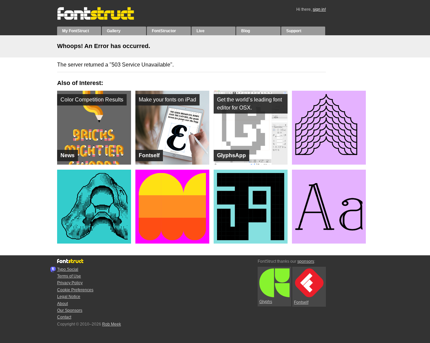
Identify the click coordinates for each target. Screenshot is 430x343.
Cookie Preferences (75, 290)
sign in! (319, 9)
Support (293, 31)
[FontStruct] (102, 18)
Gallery (114, 31)
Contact (64, 317)
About (62, 303)
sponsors (305, 261)
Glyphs (265, 301)
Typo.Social (67, 269)
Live (201, 31)
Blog (245, 31)
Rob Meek (111, 324)
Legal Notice (68, 296)
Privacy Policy (70, 283)
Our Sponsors (69, 310)
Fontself (301, 302)
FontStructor (164, 31)
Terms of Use (69, 276)
